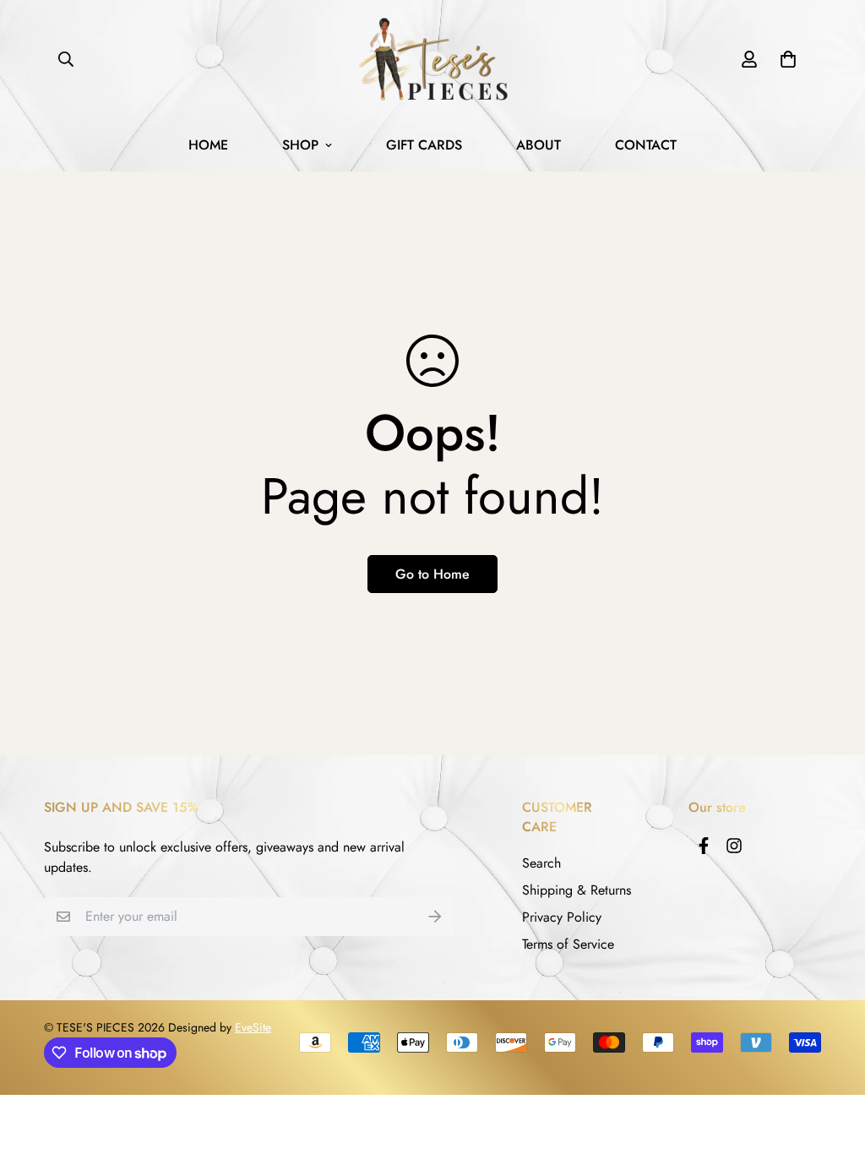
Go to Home (432, 574)
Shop (300, 145)
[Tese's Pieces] (432, 59)
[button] (785, 59)
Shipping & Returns (576, 890)
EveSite (253, 1027)
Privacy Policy (561, 917)
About (538, 145)
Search (541, 863)
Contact (646, 145)
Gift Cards (424, 145)
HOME (208, 145)
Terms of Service (568, 944)
